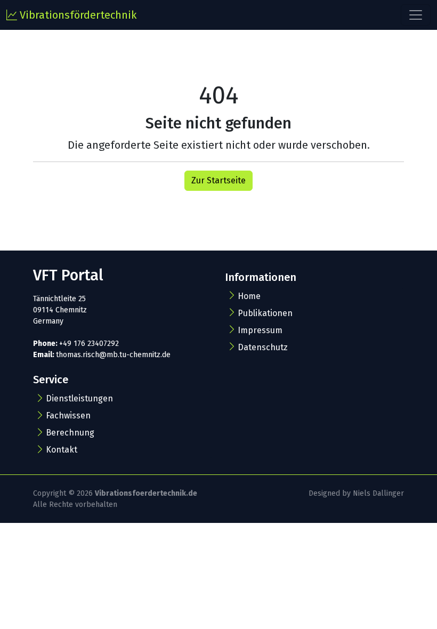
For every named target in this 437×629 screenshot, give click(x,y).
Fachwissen (68, 415)
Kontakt (61, 450)
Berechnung (70, 433)
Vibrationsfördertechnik (76, 15)
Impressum (260, 330)
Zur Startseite (218, 180)
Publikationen (265, 313)
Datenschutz (263, 347)
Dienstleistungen (79, 398)
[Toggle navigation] (416, 15)
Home (249, 296)
